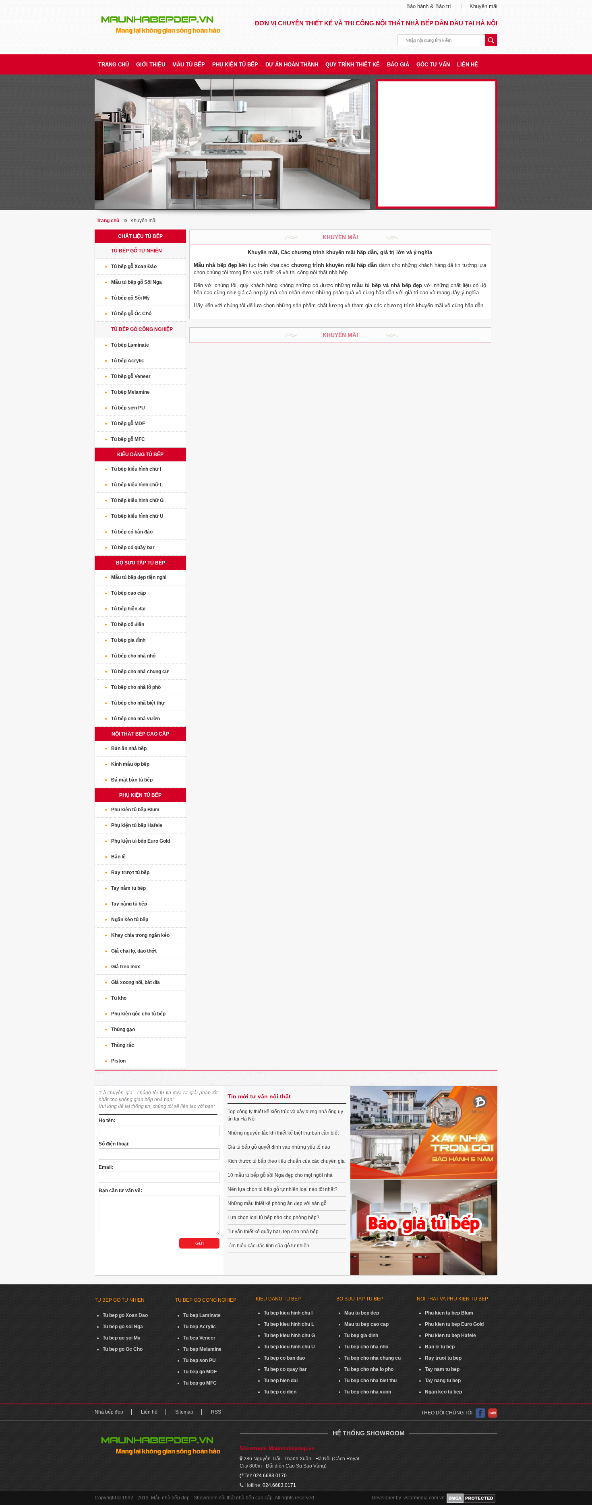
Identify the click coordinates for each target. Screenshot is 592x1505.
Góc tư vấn (433, 65)
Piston (118, 1061)
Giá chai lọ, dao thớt (134, 951)
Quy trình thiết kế (352, 65)
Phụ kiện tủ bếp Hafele (136, 825)
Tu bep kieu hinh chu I (288, 1313)
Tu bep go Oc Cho (123, 1349)
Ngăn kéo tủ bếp (129, 919)
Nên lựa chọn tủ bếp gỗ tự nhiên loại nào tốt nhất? (282, 1189)
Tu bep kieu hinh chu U (289, 1347)
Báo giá (398, 65)
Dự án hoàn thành (291, 65)
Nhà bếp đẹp (109, 1412)
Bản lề (118, 857)
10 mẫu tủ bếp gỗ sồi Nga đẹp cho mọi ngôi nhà (280, 1175)
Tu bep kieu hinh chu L (289, 1324)
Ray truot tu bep (443, 1358)
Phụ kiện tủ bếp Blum (135, 809)
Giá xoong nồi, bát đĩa (135, 982)
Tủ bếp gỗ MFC (128, 439)
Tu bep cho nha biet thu (370, 1380)
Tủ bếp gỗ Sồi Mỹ (130, 298)
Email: (106, 1167)
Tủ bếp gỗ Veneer (131, 376)
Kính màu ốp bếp (130, 764)
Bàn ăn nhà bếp (129, 748)
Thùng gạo (123, 1029)
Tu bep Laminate (202, 1315)
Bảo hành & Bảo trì (428, 6)
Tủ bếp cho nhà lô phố (136, 687)
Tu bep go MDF (200, 1372)
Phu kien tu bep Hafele (450, 1335)
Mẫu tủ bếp (188, 65)
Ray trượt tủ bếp (130, 872)
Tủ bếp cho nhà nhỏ (133, 656)
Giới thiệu (150, 65)
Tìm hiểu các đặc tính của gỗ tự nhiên (268, 1246)
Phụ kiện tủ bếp (235, 65)
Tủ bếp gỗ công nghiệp (142, 329)
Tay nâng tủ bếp (129, 904)
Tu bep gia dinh (361, 1335)
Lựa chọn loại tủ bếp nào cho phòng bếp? (273, 1217)
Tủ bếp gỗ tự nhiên (136, 251)
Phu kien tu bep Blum (449, 1313)
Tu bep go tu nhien (120, 1300)
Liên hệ (467, 65)
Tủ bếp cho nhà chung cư (140, 671)
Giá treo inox (125, 967)
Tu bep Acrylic (199, 1326)
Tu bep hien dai (281, 1380)
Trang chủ (113, 65)
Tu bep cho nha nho (366, 1347)
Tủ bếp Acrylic (127, 361)
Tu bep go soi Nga (123, 1326)
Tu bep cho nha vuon (367, 1392)
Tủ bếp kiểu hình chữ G (137, 500)
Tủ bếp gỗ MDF (128, 423)
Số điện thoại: (114, 1143)
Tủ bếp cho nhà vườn (135, 718)
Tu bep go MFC (200, 1383)
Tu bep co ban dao (284, 1358)
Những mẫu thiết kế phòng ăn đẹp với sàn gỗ (277, 1203)
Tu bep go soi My (122, 1338)
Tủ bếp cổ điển (127, 624)
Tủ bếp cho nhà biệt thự (138, 703)
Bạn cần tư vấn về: (120, 1190)
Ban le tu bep (440, 1347)
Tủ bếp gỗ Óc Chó (131, 313)
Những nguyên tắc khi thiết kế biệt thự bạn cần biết (283, 1133)
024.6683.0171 (279, 1485)
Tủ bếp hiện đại (128, 609)
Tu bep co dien (280, 1392)
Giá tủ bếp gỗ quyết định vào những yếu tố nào (279, 1147)
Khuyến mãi (483, 6)
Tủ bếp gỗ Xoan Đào (134, 266)
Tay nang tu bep (443, 1380)
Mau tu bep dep (361, 1313)
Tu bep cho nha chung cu (372, 1358)
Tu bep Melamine (202, 1349)
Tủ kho (118, 998)
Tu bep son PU (199, 1360)
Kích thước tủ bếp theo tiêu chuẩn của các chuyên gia (286, 1161)
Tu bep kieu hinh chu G (289, 1335)
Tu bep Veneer (199, 1338)
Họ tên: (107, 1120)
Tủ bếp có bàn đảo (132, 532)
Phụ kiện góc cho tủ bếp (138, 1014)
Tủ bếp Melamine (130, 392)
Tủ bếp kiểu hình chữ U (137, 516)
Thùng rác (122, 1045)
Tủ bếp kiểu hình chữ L (137, 485)
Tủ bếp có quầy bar (133, 547)
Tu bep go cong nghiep (205, 1300)
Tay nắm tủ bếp (128, 888)
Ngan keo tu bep (443, 1392)
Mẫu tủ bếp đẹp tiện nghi (138, 577)
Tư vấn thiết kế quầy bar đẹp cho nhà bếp (273, 1231)
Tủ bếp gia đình (128, 640)
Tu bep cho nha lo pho (368, 1369)
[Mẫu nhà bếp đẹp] (232, 144)
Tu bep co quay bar (285, 1369)
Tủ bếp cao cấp (128, 593)
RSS (216, 1412)
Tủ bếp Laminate (130, 345)
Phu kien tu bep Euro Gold (454, 1324)
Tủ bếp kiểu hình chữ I (136, 469)
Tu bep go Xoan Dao (125, 1315)
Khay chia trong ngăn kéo (140, 935)
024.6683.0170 (270, 1475)
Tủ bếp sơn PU (128, 408)
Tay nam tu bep (442, 1369)
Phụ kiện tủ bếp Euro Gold (140, 841)
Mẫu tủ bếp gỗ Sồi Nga (136, 282)
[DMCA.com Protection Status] (471, 1498)
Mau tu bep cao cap (366, 1324)
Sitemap (184, 1412)
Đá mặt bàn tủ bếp (132, 780)
